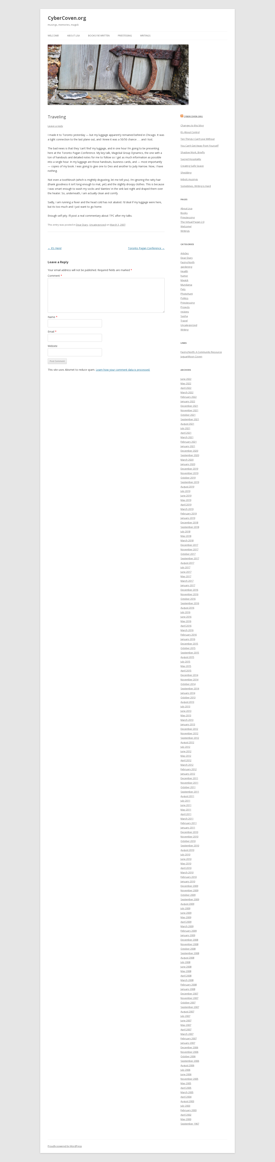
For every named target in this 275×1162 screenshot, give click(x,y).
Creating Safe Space (192, 165)
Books (184, 213)
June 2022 (186, 379)
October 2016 (188, 598)
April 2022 (186, 388)
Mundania (186, 284)
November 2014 (189, 679)
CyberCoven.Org (193, 116)
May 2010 (186, 863)
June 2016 (186, 616)
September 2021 (190, 419)
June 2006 (186, 1074)
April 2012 (186, 760)
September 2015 (190, 652)
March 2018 (187, 540)
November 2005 (189, 1078)
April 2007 (186, 1029)
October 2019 (188, 477)
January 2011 (188, 827)
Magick (184, 280)
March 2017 (187, 580)
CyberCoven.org (67, 18)
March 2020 (187, 459)
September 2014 (190, 688)
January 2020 (188, 464)
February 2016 (189, 634)
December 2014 (189, 675)
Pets (183, 289)
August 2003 (187, 1101)
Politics (184, 298)
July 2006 (185, 1070)
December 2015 (189, 643)
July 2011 (185, 800)
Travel (184, 320)
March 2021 (187, 437)
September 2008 (190, 953)
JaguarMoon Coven (191, 356)
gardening (186, 266)
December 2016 (189, 589)
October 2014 (188, 684)
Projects (185, 307)
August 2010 (187, 850)
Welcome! (53, 35)
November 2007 (189, 998)
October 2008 (188, 948)
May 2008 (186, 971)
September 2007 (190, 1007)
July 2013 (185, 706)
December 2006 (189, 1047)
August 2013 (187, 702)
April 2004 (186, 1096)
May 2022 (186, 383)
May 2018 (186, 536)
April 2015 (186, 670)
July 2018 (185, 531)
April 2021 (186, 432)
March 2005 (187, 1092)
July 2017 (185, 567)
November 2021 (189, 410)
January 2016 (188, 639)
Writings (145, 35)
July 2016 (185, 612)
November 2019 (189, 473)
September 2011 (190, 791)
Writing (184, 329)
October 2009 (188, 895)
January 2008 (188, 989)
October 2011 (188, 787)
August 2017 (187, 563)
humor (184, 275)
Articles (185, 253)
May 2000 (186, 1119)
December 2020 (189, 450)
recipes (185, 311)
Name (52, 317)
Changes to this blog (192, 125)
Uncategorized (97, 224)
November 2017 (189, 549)
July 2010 (185, 854)
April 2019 (186, 504)
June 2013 (186, 711)
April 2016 (186, 625)
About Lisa (73, 35)
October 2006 (188, 1056)
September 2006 (190, 1061)
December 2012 (189, 729)
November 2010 (189, 836)
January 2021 (188, 446)
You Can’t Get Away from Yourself (200, 145)
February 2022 (189, 397)
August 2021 (187, 423)
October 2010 (188, 841)
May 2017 (186, 576)
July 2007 (185, 1016)
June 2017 (186, 572)
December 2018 (189, 522)
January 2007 (188, 1043)
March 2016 (187, 630)
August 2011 (187, 796)
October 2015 (188, 648)
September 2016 (190, 603)
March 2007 (187, 1034)
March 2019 (187, 509)
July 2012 (185, 746)
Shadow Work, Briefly (193, 152)
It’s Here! (55, 248)
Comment (55, 275)
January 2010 (188, 881)
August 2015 (187, 657)
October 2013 (188, 697)
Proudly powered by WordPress (65, 1146)
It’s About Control (190, 132)
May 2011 (186, 809)
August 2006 (187, 1065)
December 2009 (189, 886)
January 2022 (188, 401)
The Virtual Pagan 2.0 (192, 222)
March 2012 (187, 764)
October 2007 (188, 1002)
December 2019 (189, 468)
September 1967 (190, 1123)
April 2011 (186, 814)
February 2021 (189, 441)
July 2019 (185, 491)
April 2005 (186, 1087)
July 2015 (185, 661)
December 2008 (189, 939)
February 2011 (189, 823)
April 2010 (186, 868)
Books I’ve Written (99, 35)
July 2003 (185, 1105)
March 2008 (187, 980)
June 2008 (186, 966)
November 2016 (189, 594)
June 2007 (186, 1020)
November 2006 (189, 1052)
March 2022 (187, 392)
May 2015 (186, 666)
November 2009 (189, 890)
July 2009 (185, 908)
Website (52, 346)
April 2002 (186, 1114)
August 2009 (187, 904)
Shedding (186, 172)
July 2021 (185, 428)
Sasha (184, 316)
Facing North (188, 262)
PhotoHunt (187, 293)
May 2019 (186, 500)
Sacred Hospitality (191, 159)
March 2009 (187, 926)
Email (52, 331)
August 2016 (187, 607)
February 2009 (189, 930)
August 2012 (187, 742)
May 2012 (186, 755)
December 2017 (189, 545)
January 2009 (188, 935)
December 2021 (189, 406)
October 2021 (188, 414)
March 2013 (187, 720)
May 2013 (186, 715)
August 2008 (187, 957)
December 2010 (189, 832)
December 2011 (189, 778)
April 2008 (186, 975)
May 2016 (186, 621)
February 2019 (189, 513)
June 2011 (186, 805)
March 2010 (187, 872)
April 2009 (186, 921)
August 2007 (187, 1011)
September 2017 (190, 558)
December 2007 (189, 993)
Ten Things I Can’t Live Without (198, 139)
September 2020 (190, 455)
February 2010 (189, 877)
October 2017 (188, 554)
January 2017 (188, 585)
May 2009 (186, 917)
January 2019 (188, 518)
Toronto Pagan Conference (146, 248)
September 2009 (190, 899)
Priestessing (125, 35)
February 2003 (189, 1110)
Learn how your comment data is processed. (123, 369)
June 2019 (186, 495)
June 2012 (186, 751)
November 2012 (189, 733)
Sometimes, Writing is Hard (196, 186)
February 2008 (189, 984)
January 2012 (188, 773)
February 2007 (189, 1038)
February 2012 (189, 769)
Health (184, 271)
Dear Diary (82, 224)
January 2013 (188, 724)
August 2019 (187, 486)
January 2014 (188, 693)
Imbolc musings (189, 179)
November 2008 (189, 944)
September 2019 (190, 482)
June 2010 (186, 859)
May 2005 (186, 1083)
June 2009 (186, 912)
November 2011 (189, 782)
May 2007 (186, 1025)
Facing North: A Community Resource (201, 352)
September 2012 (190, 738)
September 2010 (190, 845)
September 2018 (190, 527)
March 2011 (187, 818)
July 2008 (185, 962)
